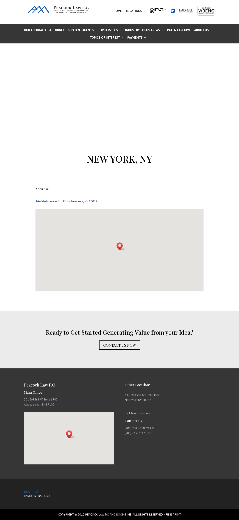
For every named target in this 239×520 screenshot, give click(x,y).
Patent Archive (179, 30)
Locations (134, 11)
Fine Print (173, 514)
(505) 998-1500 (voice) (139, 428)
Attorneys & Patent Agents (71, 30)
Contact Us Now (119, 345)
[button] (121, 246)
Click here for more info (139, 413)
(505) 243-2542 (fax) (138, 433)
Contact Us (156, 10)
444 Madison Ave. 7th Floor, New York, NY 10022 (66, 201)
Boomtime (123, 514)
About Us (201, 30)
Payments (135, 38)
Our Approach (35, 30)
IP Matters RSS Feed (37, 496)
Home (118, 11)
